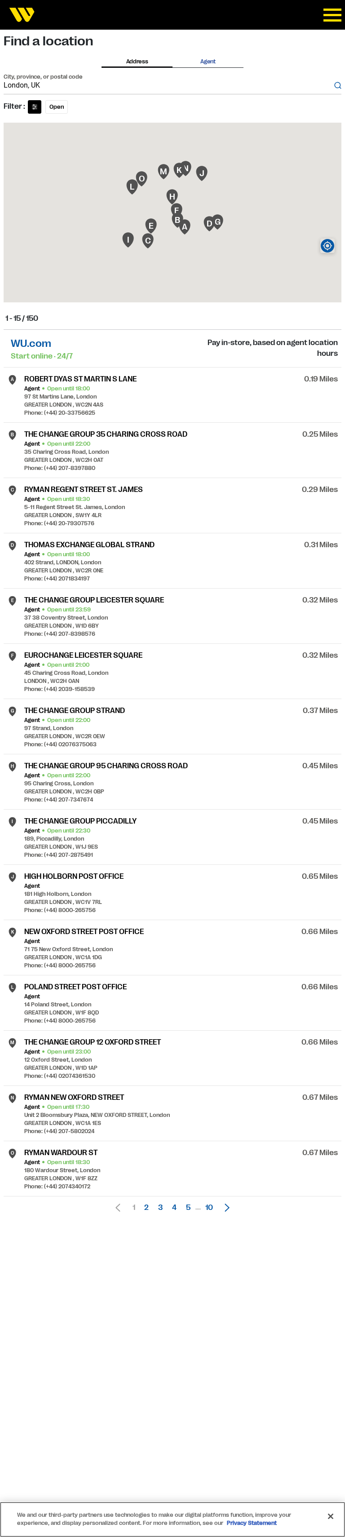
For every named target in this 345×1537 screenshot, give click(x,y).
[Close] (331, 1516)
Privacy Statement (252, 1523)
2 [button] (146, 1208)
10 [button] (209, 1208)
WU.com (31, 343)
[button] (224, 1208)
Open (56, 107)
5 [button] (188, 1208)
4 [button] (174, 1208)
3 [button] (160, 1208)
